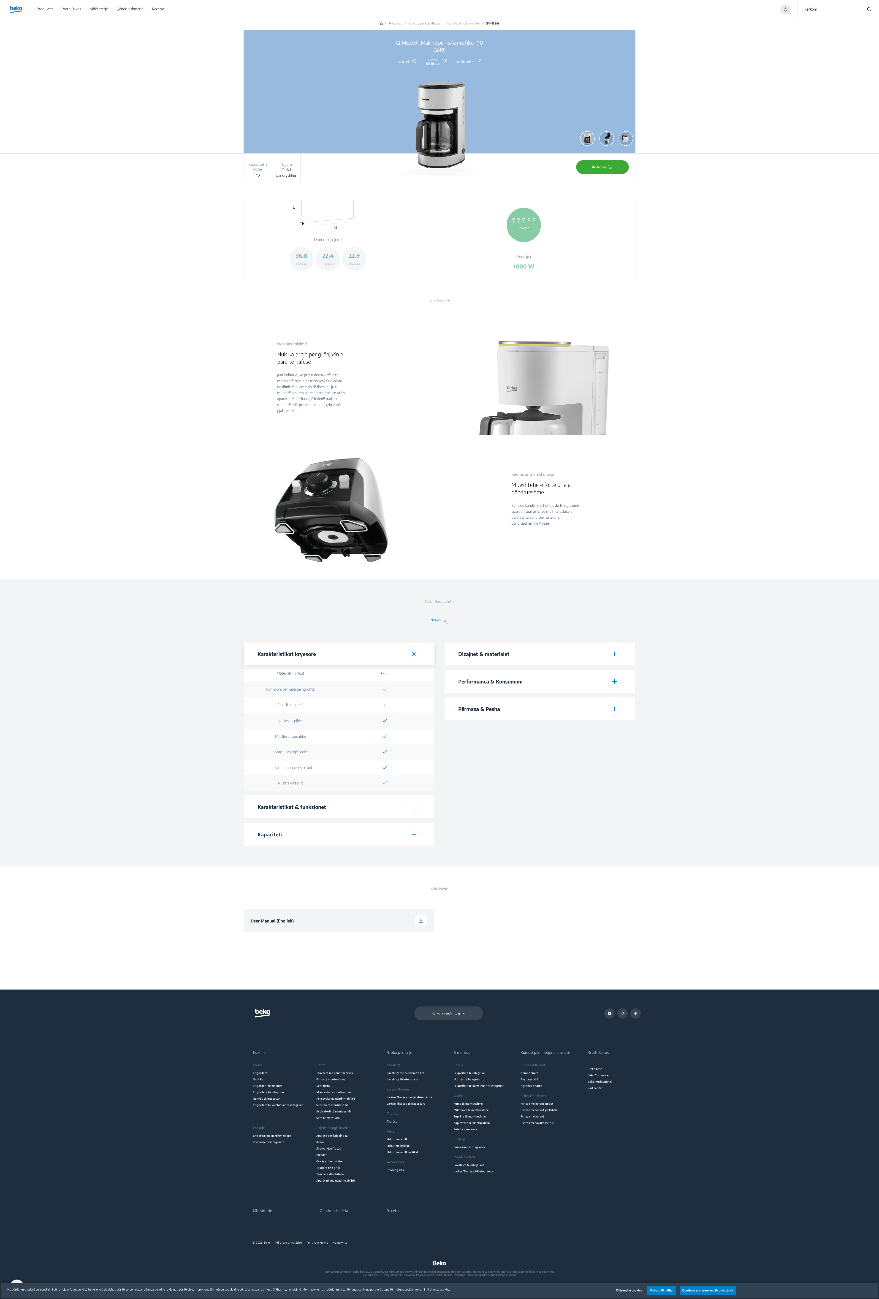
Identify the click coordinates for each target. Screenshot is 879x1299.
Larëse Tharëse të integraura (406, 1103)
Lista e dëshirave (433, 61)
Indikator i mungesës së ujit (290, 767)
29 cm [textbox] (586, 808)
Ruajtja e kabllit (290, 783)
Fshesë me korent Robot (537, 1103)
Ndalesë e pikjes (290, 721)
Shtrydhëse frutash (329, 1148)
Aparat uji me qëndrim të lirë (335, 1180)
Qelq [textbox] (385, 673)
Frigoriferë (260, 1073)
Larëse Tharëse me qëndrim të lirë (409, 1097)
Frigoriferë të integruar (268, 1092)
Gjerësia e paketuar (491, 808)
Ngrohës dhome (531, 1085)
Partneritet (595, 1088)
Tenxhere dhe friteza (330, 1174)
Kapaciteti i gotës (290, 704)
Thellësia (491, 744)
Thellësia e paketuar (491, 824)
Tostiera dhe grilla (328, 1167)
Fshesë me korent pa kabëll (539, 1110)
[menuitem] (44, 9)
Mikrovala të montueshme (333, 1092)
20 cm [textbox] (586, 824)
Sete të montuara (328, 1118)
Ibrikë (320, 1142)
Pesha (491, 776)
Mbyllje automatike (290, 736)
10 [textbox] (385, 705)
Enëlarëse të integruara (268, 1142)
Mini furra (323, 1085)
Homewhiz (340, 1242)
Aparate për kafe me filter (463, 23)
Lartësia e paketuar (491, 792)
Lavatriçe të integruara (402, 1079)
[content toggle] (414, 654)
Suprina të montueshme (332, 1105)
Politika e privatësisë (288, 1242)
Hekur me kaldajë (398, 1145)
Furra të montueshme (330, 1079)
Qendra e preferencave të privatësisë (707, 1290)
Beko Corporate (598, 1075)
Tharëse (392, 1121)
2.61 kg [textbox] (585, 840)
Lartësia (491, 728)
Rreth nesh (595, 1069)
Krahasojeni (465, 62)
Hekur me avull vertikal (402, 1152)
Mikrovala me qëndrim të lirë (335, 1098)
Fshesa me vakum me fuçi (537, 1123)
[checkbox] (384, 689)
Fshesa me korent (532, 1116)
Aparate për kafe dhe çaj (424, 23)
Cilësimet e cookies (629, 1290)
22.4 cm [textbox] (586, 744)
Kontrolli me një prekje (290, 752)
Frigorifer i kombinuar (267, 1085)
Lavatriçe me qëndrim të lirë (405, 1073)
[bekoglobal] (16, 9)
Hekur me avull (397, 1139)
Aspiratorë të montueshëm (334, 1111)
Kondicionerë (529, 1073)
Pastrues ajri (529, 1079)
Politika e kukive (317, 1242)
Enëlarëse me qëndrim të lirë (272, 1135)
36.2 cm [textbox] (586, 792)
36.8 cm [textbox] (585, 728)
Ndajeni (403, 62)
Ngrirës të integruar (266, 1098)
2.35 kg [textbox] (585, 776)
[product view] (587, 138)
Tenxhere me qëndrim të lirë (335, 1073)
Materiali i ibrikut (290, 673)
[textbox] (384, 689)
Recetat (393, 1211)
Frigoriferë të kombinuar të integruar (278, 1105)
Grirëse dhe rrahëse (329, 1161)
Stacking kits (395, 1170)
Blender (321, 1155)
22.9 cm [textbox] (586, 760)
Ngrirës (258, 1079)
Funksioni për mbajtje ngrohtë (290, 689)
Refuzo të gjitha (661, 1290)
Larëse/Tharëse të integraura (473, 1171)
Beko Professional (600, 1081)
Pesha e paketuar (491, 840)
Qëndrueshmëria (334, 1211)
